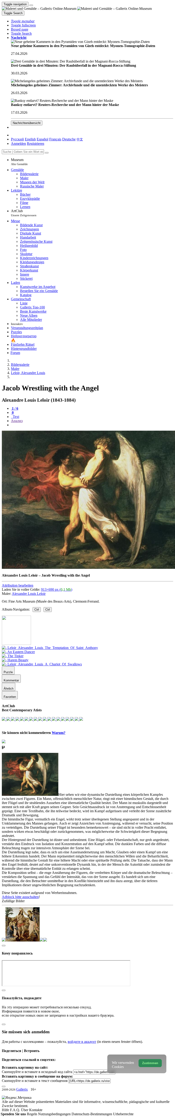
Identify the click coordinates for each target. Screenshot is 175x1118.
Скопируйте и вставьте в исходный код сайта (37, 1072)
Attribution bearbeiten (17, 585)
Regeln (32, 1114)
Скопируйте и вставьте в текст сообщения (34, 1081)
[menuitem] (80, 139)
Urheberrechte (123, 1114)
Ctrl (36, 609)
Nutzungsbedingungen (55, 1114)
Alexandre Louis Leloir (29, 594)
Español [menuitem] (42, 139)
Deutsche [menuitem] (69, 139)
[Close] (47, 152)
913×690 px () (56, 589)
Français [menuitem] (55, 139)
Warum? (58, 733)
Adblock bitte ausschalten (20, 897)
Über (25, 1110)
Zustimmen (150, 1063)
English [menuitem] (30, 139)
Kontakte (35, 1110)
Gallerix (22, 1089)
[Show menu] (31, 5)
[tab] (14, 408)
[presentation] (92, 425)
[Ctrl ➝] (50, 648)
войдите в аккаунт (82, 1042)
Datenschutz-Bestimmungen (92, 1114)
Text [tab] (15, 417)
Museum (19, 162)
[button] (23, 21)
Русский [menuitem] (17, 139)
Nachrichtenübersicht (27, 123)
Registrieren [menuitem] (35, 143)
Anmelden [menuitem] (18, 143)
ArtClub (23, 213)
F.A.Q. (15, 1110)
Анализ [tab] (17, 421)
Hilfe (6, 1110)
